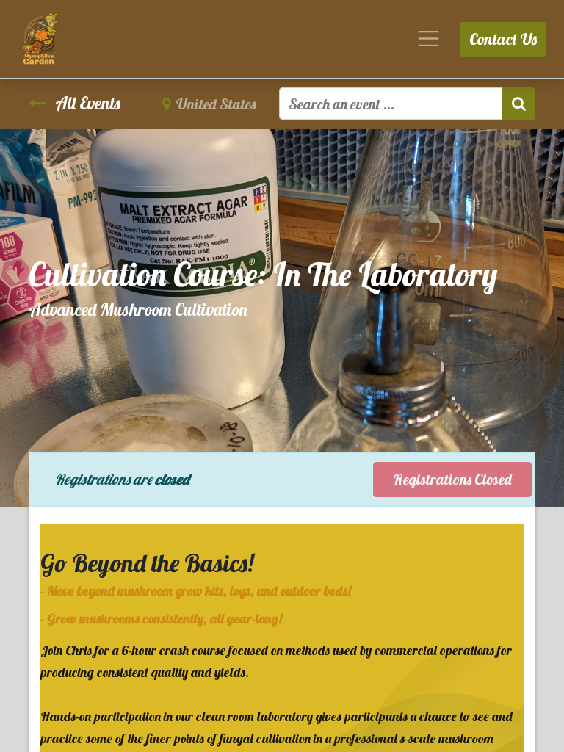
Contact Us (503, 39)
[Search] (518, 103)
